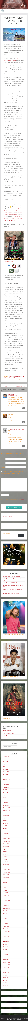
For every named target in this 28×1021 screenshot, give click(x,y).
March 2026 (5, 769)
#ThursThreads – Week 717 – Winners (11, 593)
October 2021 (6, 905)
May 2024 (5, 825)
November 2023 (6, 841)
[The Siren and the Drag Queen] (14, 633)
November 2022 (6, 872)
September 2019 (6, 970)
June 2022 (5, 885)
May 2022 (5, 887)
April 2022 (5, 890)
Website (3, 467)
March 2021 (5, 923)
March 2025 (5, 800)
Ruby (8, 1019)
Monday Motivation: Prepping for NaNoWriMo (21, 386)
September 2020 (6, 939)
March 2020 (5, 954)
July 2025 (5, 789)
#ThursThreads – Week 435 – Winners (6, 386)
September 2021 (6, 908)
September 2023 (6, 846)
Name (3, 459)
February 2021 (6, 926)
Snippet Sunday (7, 377)
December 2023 (6, 838)
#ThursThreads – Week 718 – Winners (11, 582)
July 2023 (5, 851)
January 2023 (6, 867)
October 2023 (6, 843)
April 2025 (5, 797)
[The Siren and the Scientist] (14, 675)
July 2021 (5, 913)
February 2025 (6, 802)
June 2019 (5, 977)
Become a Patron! (7, 516)
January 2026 (6, 774)
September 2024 (6, 815)
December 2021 (6, 900)
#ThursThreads (6, 735)
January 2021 (6, 928)
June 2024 (5, 823)
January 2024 (6, 836)
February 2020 (6, 957)
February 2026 (6, 771)
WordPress (19, 1019)
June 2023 (5, 854)
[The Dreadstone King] (14, 715)
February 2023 (6, 864)
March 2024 (5, 831)
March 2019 (5, 985)
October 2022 (6, 874)
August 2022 (6, 879)
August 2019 (6, 972)
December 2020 (6, 931)
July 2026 (5, 758)
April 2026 (5, 766)
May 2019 (5, 980)
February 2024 (6, 833)
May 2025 (5, 794)
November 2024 (6, 810)
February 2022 (6, 895)
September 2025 (6, 784)
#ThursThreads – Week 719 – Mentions (11, 576)
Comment (4, 477)
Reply (23, 407)
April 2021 (5, 921)
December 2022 (6, 869)
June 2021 (5, 915)
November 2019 (6, 964)
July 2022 (5, 882)
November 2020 (6, 933)
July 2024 (5, 820)
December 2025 (6, 776)
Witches (21, 379)
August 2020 (6, 941)
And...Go (21, 535)
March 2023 (5, 861)
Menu (25, 10)
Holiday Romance (11, 376)
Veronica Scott (15, 218)
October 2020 (6, 936)
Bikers (15, 377)
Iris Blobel (12, 220)
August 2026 (6, 756)
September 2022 (6, 877)
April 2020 (5, 952)
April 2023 (5, 859)
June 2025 (5, 792)
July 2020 (5, 944)
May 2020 (5, 949)
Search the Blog (6, 533)
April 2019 (5, 982)
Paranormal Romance (19, 376)
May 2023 (5, 856)
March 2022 (5, 892)
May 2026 (5, 764)
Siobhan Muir (19, 25)
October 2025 (6, 782)
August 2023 (6, 849)
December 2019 (6, 962)
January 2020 (6, 959)
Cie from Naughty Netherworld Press (16, 429)
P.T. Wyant (15, 216)
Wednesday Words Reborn (8, 733)
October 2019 (6, 967)
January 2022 (6, 897)
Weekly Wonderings (7, 730)
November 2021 (6, 903)
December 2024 (6, 807)
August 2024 (6, 818)
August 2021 (6, 910)
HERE (21, 85)
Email (3, 463)
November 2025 (6, 779)
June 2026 (5, 761)
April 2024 (5, 828)
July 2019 (5, 975)
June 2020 (5, 946)
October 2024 (6, 812)
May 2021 (5, 918)
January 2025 (6, 805)
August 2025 (6, 787)
